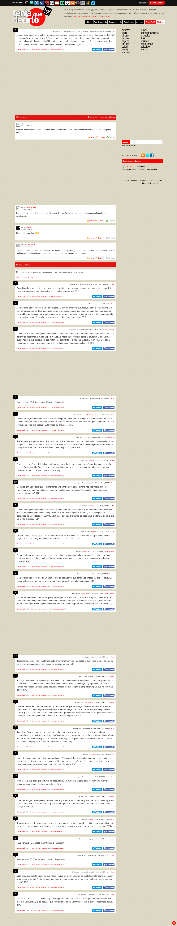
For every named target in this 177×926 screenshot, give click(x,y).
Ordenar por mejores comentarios (101, 117)
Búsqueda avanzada (129, 145)
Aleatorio (139, 22)
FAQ (156, 180)
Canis (124, 32)
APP (160, 180)
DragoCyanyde (31, 244)
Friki (113, 31)
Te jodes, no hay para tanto (38, 49)
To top (174, 923)
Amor (112, 754)
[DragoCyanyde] (18, 245)
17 (15, 436)
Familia (112, 398)
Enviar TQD (150, 22)
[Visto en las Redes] (42, 3)
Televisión (111, 284)
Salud (112, 304)
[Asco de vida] (26, 3)
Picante (112, 839)
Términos (133, 180)
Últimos (89, 22)
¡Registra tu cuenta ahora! (26, 277)
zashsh (85, 551)
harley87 (29, 227)
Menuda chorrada (56, 49)
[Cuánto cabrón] (52, 3)
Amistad (111, 676)
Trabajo (125, 49)
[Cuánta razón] (31, 3)
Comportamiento (109, 329)
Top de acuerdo (100, 22)
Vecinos (126, 52)
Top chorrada (129, 22)
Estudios (111, 460)
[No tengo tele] (77, 3)
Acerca (126, 180)
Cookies (151, 180)
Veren (91, 505)
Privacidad (143, 180)
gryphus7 (88, 437)
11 (15, 675)
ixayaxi (89, 574)
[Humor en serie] (67, 3)
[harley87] (18, 228)
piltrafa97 (85, 593)
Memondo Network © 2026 (152, 183)
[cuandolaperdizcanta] (18, 125)
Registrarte (60, 402)
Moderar (160, 22)
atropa (93, 531)
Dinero (125, 35)
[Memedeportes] (36, 3)
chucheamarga (89, 702)
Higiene (125, 41)
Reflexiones (110, 437)
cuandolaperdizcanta (32, 124)
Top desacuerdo (115, 22)
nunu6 (91, 460)
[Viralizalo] (93, 3)
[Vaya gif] (82, 3)
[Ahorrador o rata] (88, 3)
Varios (112, 657)
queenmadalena (31, 207)
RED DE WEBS (17, 3)
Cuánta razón (21, 49)
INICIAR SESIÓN (156, 3)
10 (15, 655)
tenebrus (93, 754)
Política (125, 43)
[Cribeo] (62, 3)
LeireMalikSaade (89, 415)
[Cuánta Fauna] (72, 3)
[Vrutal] (57, 3)
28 (15, 481)
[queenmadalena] (18, 208)
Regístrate (142, 3)
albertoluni (92, 819)
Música (112, 483)
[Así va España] (47, 3)
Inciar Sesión (46, 402)
